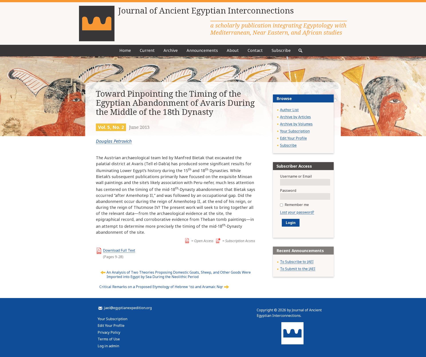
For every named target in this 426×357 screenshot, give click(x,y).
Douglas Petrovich (114, 141)
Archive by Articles (295, 116)
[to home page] (96, 23)
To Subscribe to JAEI (297, 261)
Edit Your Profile (293, 138)
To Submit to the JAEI (297, 268)
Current (147, 50)
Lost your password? (297, 212)
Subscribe (281, 50)
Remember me (297, 204)
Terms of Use (109, 339)
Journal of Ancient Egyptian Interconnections (206, 11)
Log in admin (108, 345)
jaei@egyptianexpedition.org (128, 307)
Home (125, 50)
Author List (289, 109)
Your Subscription (295, 131)
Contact (255, 50)
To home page (292, 333)
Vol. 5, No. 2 (111, 127)
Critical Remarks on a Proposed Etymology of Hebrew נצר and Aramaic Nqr (161, 286)
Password (288, 190)
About (233, 50)
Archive (171, 50)
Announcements (202, 50)
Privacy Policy (109, 332)
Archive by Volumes (296, 124)
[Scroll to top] (413, 345)
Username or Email (296, 176)
